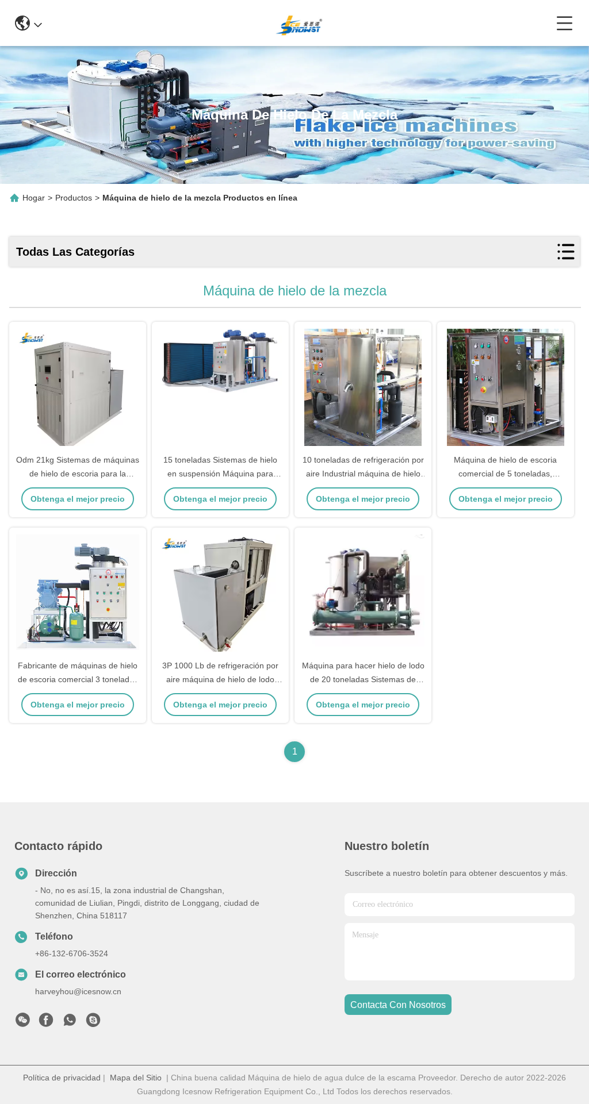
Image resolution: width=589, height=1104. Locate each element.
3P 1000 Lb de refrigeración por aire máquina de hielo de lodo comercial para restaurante (220, 679)
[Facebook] (46, 1023)
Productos (73, 197)
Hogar (33, 197)
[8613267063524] (70, 1023)
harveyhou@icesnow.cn (78, 991)
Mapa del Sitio (136, 1077)
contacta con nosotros (398, 1005)
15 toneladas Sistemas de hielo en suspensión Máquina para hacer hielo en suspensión (220, 473)
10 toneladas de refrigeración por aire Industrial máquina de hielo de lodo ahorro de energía (363, 473)
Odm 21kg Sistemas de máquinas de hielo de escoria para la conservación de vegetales (77, 473)
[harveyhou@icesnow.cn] (93, 1023)
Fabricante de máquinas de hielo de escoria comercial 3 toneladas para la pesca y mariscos (78, 679)
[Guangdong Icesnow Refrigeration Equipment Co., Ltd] (299, 23)
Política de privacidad (62, 1077)
